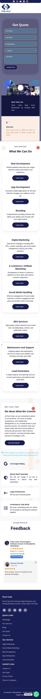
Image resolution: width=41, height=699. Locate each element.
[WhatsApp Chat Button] (36, 694)
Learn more (19, 178)
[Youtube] (20, 1)
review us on (15, 556)
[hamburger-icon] (37, 8)
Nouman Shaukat (17, 563)
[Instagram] (17, 1)
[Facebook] (14, 1)
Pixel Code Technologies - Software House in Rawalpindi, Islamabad (22, 544)
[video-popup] (20, 88)
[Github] (27, 1)
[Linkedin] (24, 1)
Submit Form (10, 67)
